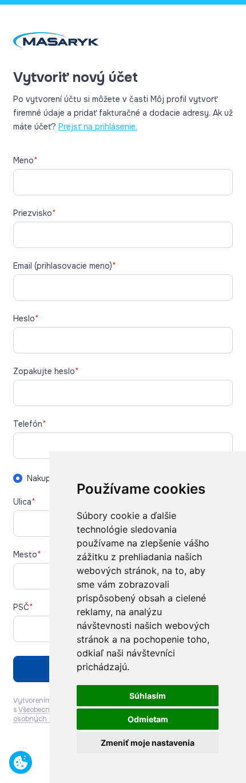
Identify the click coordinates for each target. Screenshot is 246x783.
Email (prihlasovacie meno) (64, 266)
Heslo (26, 318)
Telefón (29, 424)
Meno (25, 160)
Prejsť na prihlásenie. (97, 126)
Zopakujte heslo (46, 371)
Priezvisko (34, 213)
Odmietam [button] (148, 719)
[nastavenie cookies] (20, 762)
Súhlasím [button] (147, 696)
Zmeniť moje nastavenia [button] (148, 742)
